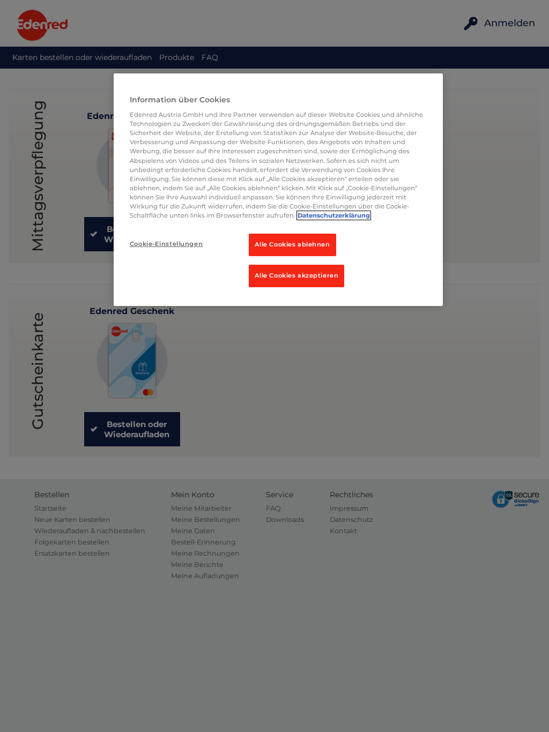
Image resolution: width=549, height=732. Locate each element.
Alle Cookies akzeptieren (297, 275)
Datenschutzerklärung (334, 215)
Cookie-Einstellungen (166, 244)
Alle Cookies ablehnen (292, 244)
